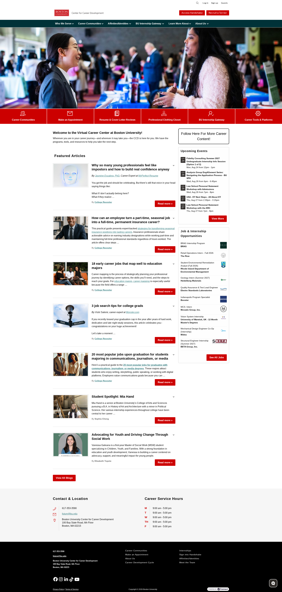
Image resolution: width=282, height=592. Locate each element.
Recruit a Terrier (218, 12)
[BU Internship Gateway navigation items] (163, 23)
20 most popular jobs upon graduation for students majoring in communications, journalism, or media (130, 356)
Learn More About (179, 23)
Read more (165, 203)
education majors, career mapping (132, 281)
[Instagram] (60, 579)
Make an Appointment (136, 554)
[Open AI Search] (273, 583)
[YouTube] (76, 579)
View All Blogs (64, 478)
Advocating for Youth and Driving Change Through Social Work (130, 437)
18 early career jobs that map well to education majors (127, 266)
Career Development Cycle (139, 562)
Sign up (214, 3)
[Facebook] (55, 579)
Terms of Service (72, 589)
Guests (224, 3)
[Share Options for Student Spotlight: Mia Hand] (173, 397)
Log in (205, 3)
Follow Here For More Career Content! (203, 136)
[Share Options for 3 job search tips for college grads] (173, 306)
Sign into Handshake (190, 554)
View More (218, 218)
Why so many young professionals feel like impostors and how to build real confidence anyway (130, 167)
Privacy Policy (58, 589)
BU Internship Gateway (148, 23)
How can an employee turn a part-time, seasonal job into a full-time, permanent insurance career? (131, 220)
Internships (185, 550)
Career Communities (89, 23)
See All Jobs (216, 357)
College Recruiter (103, 202)
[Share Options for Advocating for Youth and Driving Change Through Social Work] (173, 435)
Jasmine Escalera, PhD (107, 176)
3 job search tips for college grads (117, 306)
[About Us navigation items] (208, 23)
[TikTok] (71, 579)
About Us (200, 23)
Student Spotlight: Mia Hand (113, 396)
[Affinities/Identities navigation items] (131, 23)
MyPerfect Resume (148, 176)
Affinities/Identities (118, 23)
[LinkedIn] (66, 579)
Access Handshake (192, 12)
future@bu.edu (69, 514)
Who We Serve (63, 23)
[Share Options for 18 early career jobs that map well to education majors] (173, 264)
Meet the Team (187, 562)
